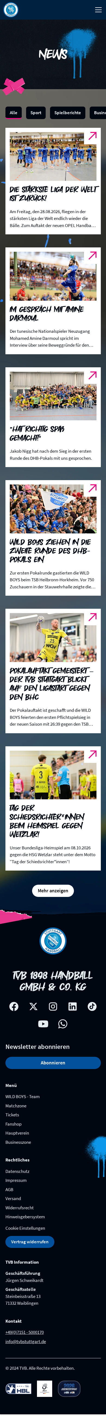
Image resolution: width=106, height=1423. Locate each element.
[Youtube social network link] (43, 1023)
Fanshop (13, 1124)
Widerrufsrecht (19, 1208)
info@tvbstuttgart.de (25, 1341)
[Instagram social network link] (53, 1006)
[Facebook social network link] (13, 1006)
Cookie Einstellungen (25, 1228)
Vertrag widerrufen (30, 1242)
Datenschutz (17, 1171)
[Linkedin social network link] (72, 1006)
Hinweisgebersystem (25, 1217)
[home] (10, 9)
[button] (97, 9)
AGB (9, 1189)
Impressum (16, 1180)
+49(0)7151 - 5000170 (24, 1332)
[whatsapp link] (62, 1023)
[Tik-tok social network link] (92, 1006)
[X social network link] (33, 1006)
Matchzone (15, 1106)
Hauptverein (17, 1133)
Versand (13, 1198)
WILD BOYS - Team (22, 1096)
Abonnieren (53, 1063)
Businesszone (18, 1142)
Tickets (12, 1115)
